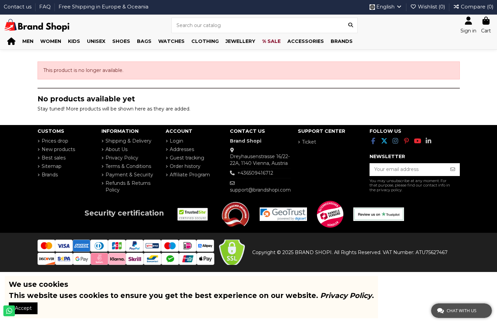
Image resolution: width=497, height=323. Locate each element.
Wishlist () (432, 6)
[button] (28, 41)
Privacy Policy (121, 158)
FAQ (45, 6)
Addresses (182, 149)
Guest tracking (187, 158)
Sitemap (52, 166)
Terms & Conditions (128, 166)
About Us (116, 149)
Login (176, 141)
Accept (23, 308)
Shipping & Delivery (128, 141)
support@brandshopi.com (260, 190)
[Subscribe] (453, 169)
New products (58, 149)
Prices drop (55, 141)
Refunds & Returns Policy (127, 186)
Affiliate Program (190, 175)
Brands (50, 175)
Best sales (54, 158)
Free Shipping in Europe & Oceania (103, 6)
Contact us (18, 6)
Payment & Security (129, 175)
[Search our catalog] (351, 25)
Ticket (309, 142)
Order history (185, 166)
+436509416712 (255, 173)
